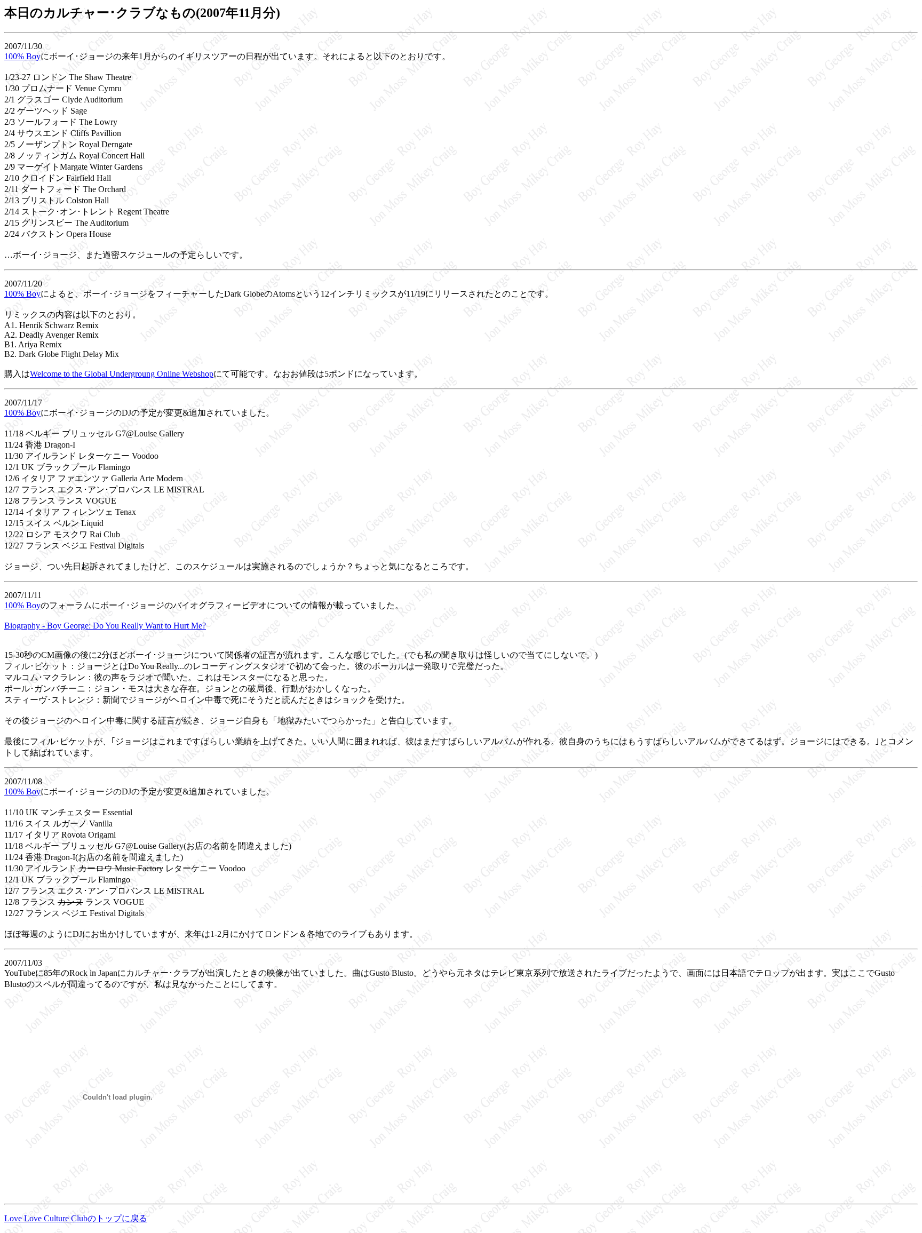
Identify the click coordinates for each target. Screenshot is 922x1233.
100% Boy (22, 56)
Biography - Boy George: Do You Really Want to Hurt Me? (105, 625)
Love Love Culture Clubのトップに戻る (75, 1218)
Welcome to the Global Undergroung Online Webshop (121, 373)
